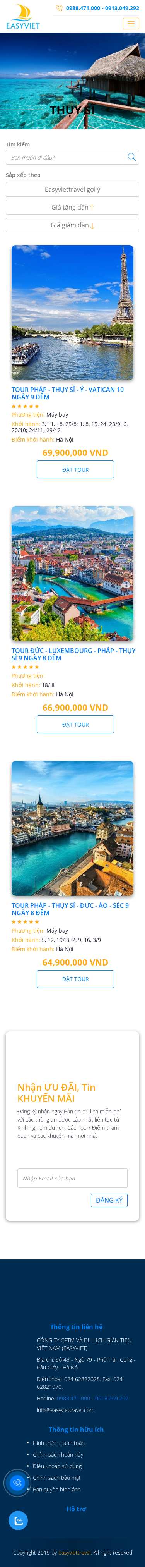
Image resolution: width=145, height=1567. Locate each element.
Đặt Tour (75, 469)
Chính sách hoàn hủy (58, 1454)
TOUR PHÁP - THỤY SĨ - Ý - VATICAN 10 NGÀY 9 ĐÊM (68, 393)
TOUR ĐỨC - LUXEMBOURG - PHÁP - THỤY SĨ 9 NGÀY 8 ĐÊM (73, 654)
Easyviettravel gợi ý (72, 189)
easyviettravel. (75, 1552)
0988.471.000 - (85, 8)
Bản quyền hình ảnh (57, 1489)
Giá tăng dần (70, 207)
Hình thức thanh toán (59, 1443)
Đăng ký (109, 1200)
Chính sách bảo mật (57, 1477)
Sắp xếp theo (23, 175)
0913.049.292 (122, 8)
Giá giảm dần (70, 225)
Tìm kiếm (18, 144)
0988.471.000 (73, 1398)
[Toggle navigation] (131, 23)
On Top (132, 1554)
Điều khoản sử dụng (57, 1466)
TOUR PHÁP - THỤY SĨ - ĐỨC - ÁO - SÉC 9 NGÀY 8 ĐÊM (70, 909)
